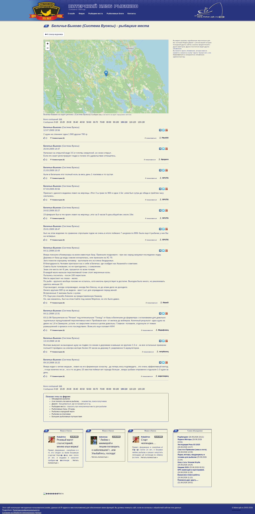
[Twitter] (163, 129)
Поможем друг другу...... (188, 480)
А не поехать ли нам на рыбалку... (66, 401)
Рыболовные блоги (115, 14)
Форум (82, 14)
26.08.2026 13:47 (185, 447)
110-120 (132, 122)
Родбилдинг (183, 437)
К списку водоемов (55, 34)
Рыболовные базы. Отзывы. (63, 409)
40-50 (82, 122)
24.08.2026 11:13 (185, 478)
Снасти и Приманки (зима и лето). (192, 450)
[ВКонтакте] (160, 129)
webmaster (236, 510)
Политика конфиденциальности (26, 510)
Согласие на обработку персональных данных (21, 513)
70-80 (102, 122)
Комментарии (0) (58, 138)
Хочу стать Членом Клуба (189, 462)
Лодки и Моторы (185, 439)
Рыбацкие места (95, 14)
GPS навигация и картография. (191, 470)
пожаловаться (151, 138)
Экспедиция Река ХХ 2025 (189, 445)
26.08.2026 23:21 (196, 437)
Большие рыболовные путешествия (67, 417)
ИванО (166, 303)
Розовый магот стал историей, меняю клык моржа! (67, 443)
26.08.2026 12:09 (185, 452)
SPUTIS (165, 178)
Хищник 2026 (183, 467)
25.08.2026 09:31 (197, 467)
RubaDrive (61, 437)
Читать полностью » (99, 457)
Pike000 (165, 138)
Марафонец (163, 330)
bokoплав (103, 437)
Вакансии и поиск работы (189, 475)
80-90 (108, 122)
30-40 (75, 122)
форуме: (67, 396)
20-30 (69, 122)
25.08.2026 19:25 (185, 465)
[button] (106, 73)
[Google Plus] (166, 129)
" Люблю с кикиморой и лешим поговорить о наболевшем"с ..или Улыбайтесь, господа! (106, 447)
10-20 (62, 122)
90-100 (116, 122)
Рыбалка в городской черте (63, 412)
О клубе (71, 14)
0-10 (56, 122)
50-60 (88, 122)
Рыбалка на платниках (61, 414)
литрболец (164, 352)
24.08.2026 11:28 (185, 472)
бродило (165, 159)
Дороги (55, 404)
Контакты (132, 14)
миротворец (163, 376)
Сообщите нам (96, 114)
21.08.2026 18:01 (185, 483)
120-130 (141, 122)
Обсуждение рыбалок (61, 399)
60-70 (95, 122)
